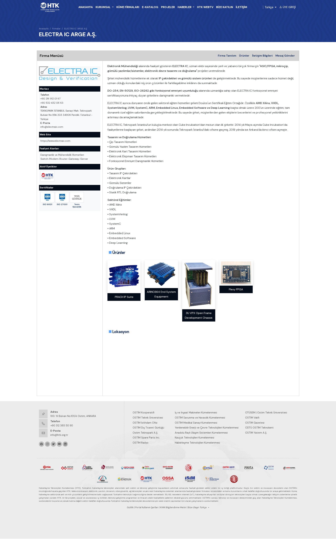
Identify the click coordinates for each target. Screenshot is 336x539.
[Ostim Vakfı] (67, 467)
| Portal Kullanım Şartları (146, 507)
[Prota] (249, 467)
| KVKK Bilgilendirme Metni (172, 507)
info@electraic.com (51, 126)
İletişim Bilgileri (262, 55)
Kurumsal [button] (103, 7)
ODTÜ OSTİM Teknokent (259, 427)
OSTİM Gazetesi (254, 422)
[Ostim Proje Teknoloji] (269, 467)
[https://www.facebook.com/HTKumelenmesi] (41, 444)
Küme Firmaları (127, 7)
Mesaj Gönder (285, 55)
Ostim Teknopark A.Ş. (145, 432)
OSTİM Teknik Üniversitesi (148, 417)
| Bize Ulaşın (193, 507)
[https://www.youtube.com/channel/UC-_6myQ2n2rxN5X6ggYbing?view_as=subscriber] (59, 444)
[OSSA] (168, 478)
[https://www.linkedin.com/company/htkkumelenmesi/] (65, 444)
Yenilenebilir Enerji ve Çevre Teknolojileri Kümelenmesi (207, 427)
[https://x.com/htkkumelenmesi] (53, 444)
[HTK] (146, 478)
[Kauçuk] (234, 478)
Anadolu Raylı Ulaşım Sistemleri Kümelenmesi (201, 432)
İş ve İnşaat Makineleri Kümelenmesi (196, 412)
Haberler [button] (185, 7)
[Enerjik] (124, 478)
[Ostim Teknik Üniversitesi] (107, 467)
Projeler (168, 7)
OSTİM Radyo (140, 442)
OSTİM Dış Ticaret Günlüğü (148, 427)
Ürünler (244, 55)
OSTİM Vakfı (252, 417)
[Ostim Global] (289, 467)
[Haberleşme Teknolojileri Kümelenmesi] (47, 176)
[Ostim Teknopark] (148, 467)
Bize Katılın (224, 7)
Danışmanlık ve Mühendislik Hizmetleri (62, 154)
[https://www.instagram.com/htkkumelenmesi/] (47, 444)
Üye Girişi (289, 7)
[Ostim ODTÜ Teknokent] (168, 467)
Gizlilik (130, 507)
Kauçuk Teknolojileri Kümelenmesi (194, 437)
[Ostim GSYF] (228, 467)
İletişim (241, 7)
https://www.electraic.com (55, 140)
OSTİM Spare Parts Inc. (146, 437)
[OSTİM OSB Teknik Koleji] (128, 467)
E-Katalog (150, 7)
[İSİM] (190, 478)
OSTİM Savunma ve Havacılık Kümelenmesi (200, 417)
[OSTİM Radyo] (208, 467)
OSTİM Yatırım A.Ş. (256, 432)
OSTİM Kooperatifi (143, 412)
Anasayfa (85, 7)
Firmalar (56, 28)
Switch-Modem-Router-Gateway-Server (64, 158)
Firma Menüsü (51, 55)
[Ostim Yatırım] (87, 467)
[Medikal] (212, 478)
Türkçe (269, 7)
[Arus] (102, 478)
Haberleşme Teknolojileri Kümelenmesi (197, 442)
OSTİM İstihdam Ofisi (145, 422)
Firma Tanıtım (227, 55)
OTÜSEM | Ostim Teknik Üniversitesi (266, 412)
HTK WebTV (205, 7)
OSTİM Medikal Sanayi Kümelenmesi (196, 422)
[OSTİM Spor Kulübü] (188, 467)
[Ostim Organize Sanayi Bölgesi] (47, 467)
